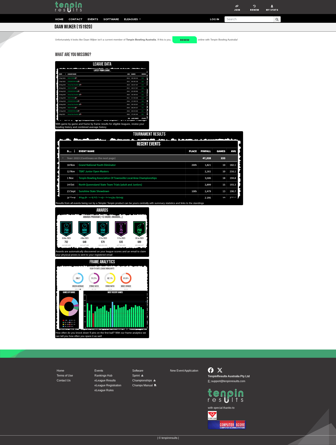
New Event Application (184, 370)
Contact (75, 19)
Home (59, 19)
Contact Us (64, 380)
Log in (214, 19)
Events (93, 19)
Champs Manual (142, 385)
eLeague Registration (107, 385)
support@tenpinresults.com (228, 381)
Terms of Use (65, 375)
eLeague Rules (104, 390)
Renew (184, 40)
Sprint (136, 375)
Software (111, 19)
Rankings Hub (103, 375)
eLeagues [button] (131, 19)
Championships (142, 380)
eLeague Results (105, 380)
